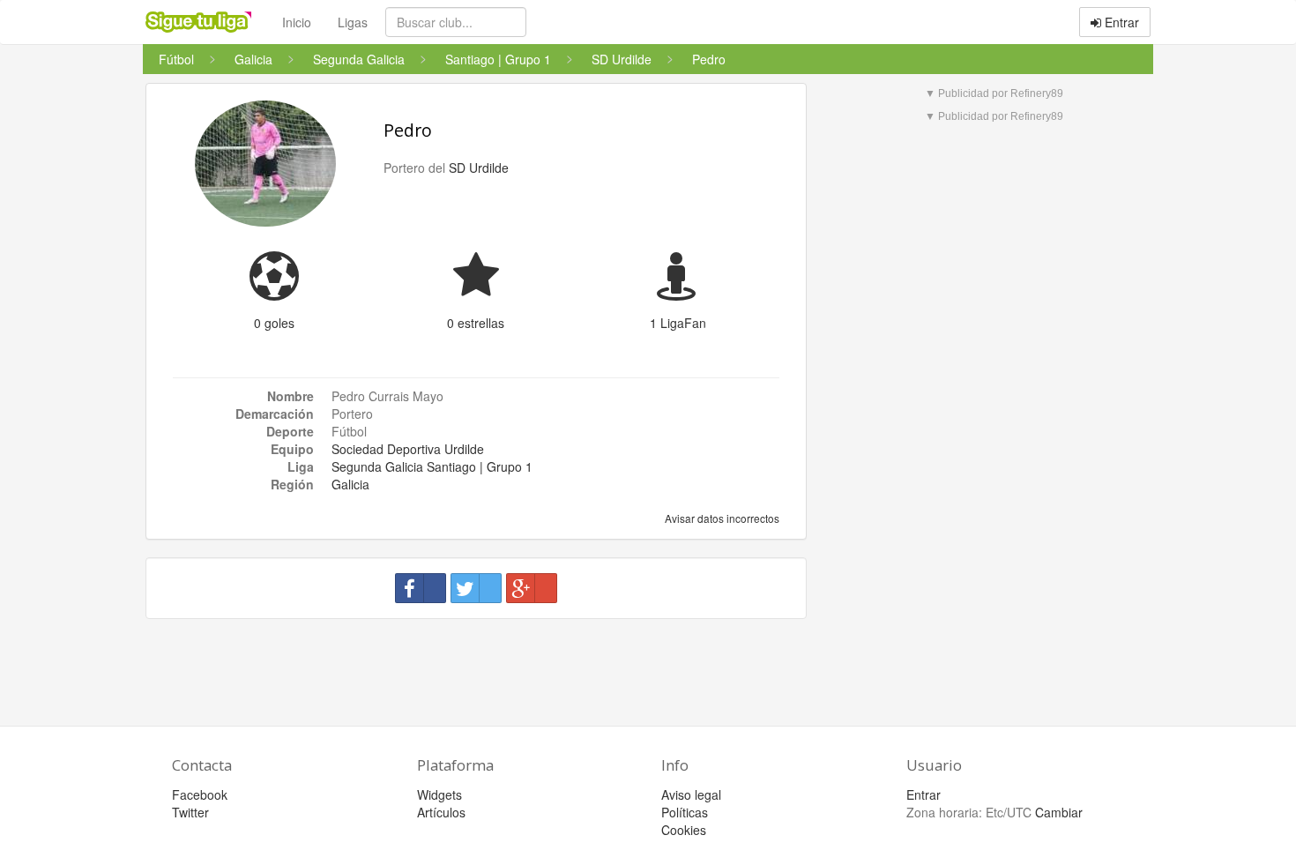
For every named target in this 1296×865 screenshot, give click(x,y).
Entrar (1120, 22)
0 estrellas (475, 323)
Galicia (350, 484)
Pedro (408, 130)
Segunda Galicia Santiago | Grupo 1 (432, 466)
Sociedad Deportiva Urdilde (407, 449)
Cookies (683, 830)
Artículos (441, 812)
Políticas (684, 812)
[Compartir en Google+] (531, 588)
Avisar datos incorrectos (720, 518)
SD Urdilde (479, 167)
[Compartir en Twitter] (476, 588)
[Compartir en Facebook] (420, 588)
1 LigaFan (678, 323)
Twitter (190, 812)
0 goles (274, 323)
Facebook (199, 794)
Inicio (296, 22)
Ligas (353, 22)
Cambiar (1059, 812)
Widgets (439, 794)
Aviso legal (691, 794)
